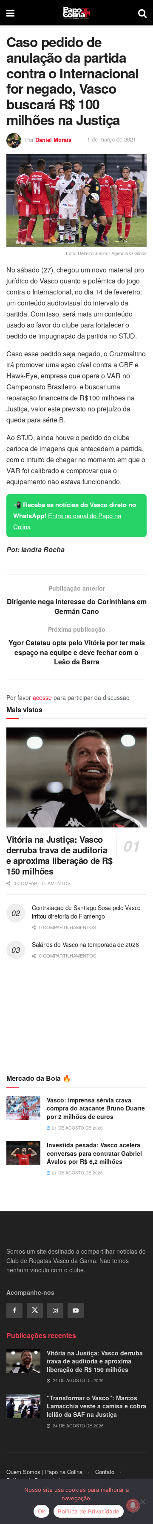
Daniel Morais (53, 139)
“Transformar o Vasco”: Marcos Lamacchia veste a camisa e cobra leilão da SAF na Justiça (96, 1406)
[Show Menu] (10, 12)
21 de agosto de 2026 (77, 1128)
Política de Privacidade (88, 1511)
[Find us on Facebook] (14, 1310)
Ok (41, 1511)
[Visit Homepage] (76, 12)
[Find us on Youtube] (76, 1310)
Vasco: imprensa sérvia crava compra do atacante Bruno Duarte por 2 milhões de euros (96, 1108)
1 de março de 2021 (111, 139)
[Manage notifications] (133, 1505)
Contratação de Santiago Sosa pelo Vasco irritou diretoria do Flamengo (86, 911)
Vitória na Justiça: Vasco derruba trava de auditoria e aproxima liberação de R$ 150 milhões (59, 855)
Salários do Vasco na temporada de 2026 (85, 944)
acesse (42, 697)
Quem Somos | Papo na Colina (44, 1472)
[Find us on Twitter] (35, 1310)
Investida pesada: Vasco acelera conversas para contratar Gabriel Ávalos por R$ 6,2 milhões (94, 1153)
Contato (104, 1472)
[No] (142, 1501)
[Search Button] (142, 12)
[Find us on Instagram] (55, 1310)
